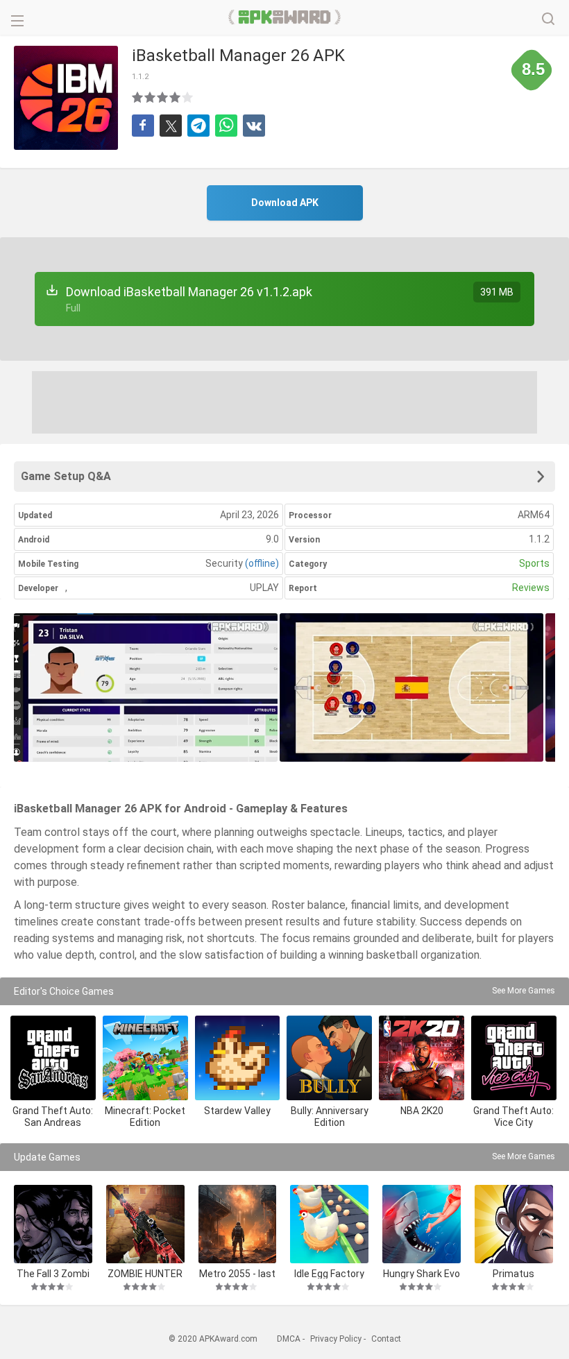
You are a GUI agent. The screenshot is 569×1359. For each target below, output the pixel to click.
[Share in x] (171, 125)
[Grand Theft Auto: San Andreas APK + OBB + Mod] (53, 1058)
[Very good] (175, 97)
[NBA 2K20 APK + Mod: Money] (421, 1058)
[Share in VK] (254, 125)
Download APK (285, 202)
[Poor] (138, 97)
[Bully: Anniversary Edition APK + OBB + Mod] (329, 1058)
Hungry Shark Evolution (421, 1273)
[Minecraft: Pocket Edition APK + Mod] (145, 1058)
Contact (386, 1339)
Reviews (531, 587)
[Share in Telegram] (198, 125)
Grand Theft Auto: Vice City (513, 1116)
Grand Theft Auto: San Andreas (52, 1116)
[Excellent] (188, 97)
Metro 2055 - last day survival (237, 1273)
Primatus (513, 1273)
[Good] (163, 97)
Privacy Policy (336, 1339)
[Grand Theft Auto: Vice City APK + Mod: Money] (514, 1058)
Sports (534, 563)
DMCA (288, 1339)
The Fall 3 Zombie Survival (53, 1273)
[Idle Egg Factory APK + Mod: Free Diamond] (329, 1224)
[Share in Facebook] (143, 125)
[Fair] (150, 97)
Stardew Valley (237, 1110)
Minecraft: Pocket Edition (145, 1116)
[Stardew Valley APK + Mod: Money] (237, 1058)
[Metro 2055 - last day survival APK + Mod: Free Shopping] (237, 1224)
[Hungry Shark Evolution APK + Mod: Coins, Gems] (421, 1224)
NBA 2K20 (421, 1110)
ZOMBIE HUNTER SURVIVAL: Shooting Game (145, 1273)
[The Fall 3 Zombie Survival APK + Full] (53, 1224)
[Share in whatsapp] (226, 125)
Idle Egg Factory (329, 1273)
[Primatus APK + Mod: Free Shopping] (514, 1224)
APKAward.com (284, 17)
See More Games (523, 990)
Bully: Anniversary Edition (329, 1116)
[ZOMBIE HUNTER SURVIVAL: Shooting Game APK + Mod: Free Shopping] (145, 1224)
